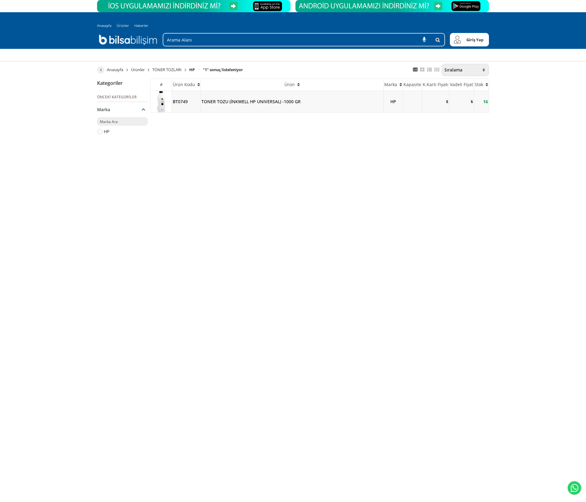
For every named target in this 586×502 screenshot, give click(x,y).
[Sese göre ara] (424, 40)
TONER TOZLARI (167, 69)
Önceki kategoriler (117, 97)
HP (192, 69)
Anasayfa (104, 25)
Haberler (141, 26)
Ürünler (123, 25)
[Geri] (100, 70)
